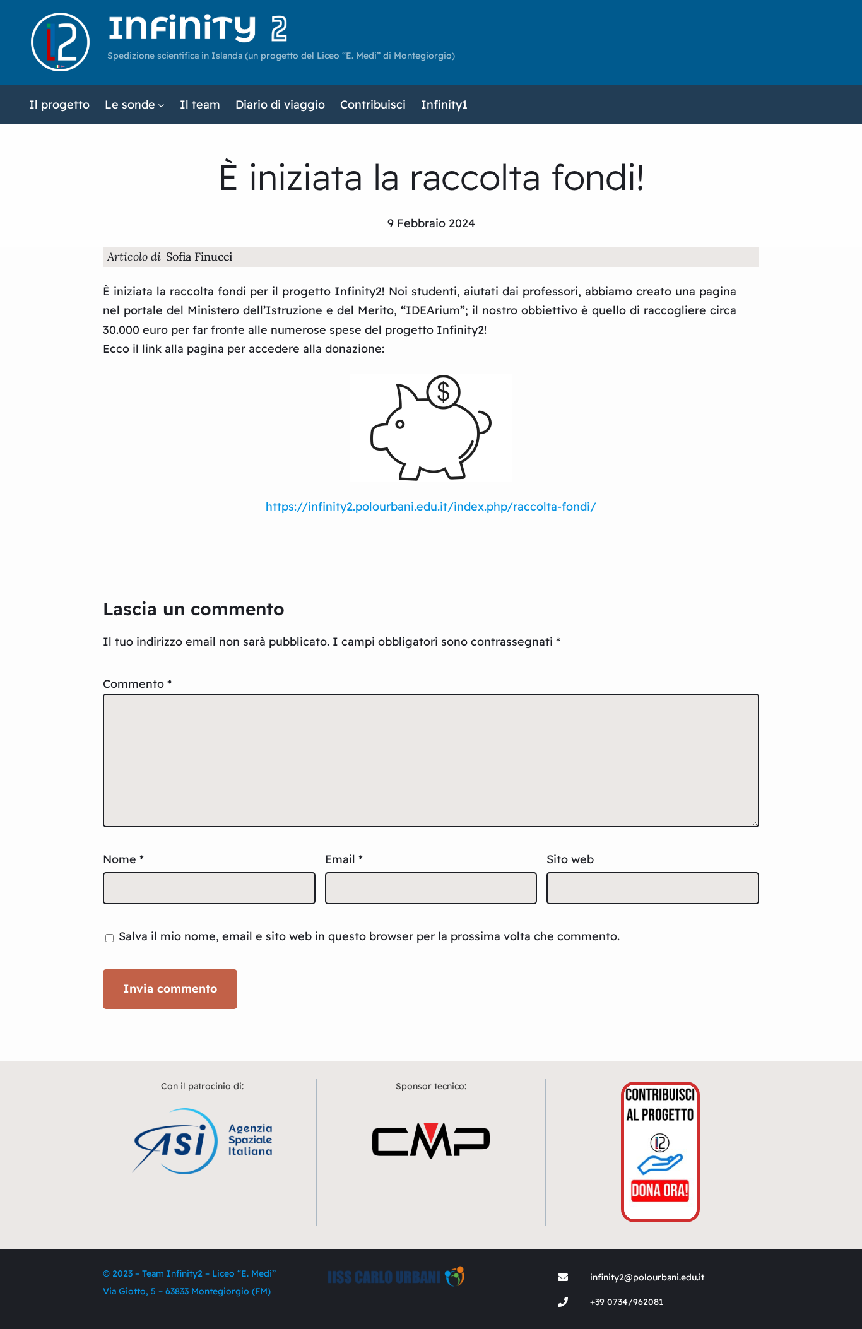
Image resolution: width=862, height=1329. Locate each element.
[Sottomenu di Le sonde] (161, 105)
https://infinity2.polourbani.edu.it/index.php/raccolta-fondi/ (431, 506)
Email (344, 859)
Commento (137, 683)
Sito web (570, 859)
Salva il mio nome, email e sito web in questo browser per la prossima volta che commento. (369, 936)
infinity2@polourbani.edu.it (647, 1277)
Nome (123, 859)
